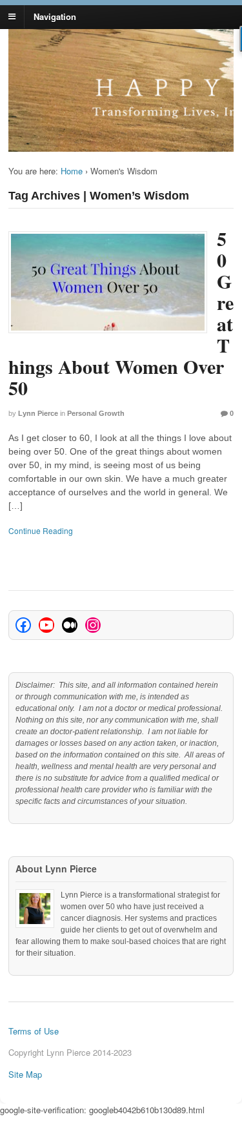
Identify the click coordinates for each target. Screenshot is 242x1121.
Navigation (55, 16)
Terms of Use (33, 1031)
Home (72, 171)
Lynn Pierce (38, 413)
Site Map (25, 1074)
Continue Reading (40, 530)
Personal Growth (96, 413)
